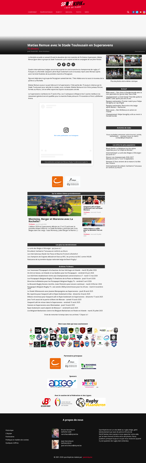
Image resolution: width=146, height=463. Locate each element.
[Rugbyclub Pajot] (51, 330)
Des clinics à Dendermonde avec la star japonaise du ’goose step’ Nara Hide (124, 93)
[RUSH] (110, 330)
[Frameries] (96, 331)
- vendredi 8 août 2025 (52, 308)
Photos (78, 12)
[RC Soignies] (103, 330)
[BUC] (82, 344)
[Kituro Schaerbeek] (43, 344)
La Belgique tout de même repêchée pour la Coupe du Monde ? (121, 149)
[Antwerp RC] (50, 344)
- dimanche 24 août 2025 (58, 294)
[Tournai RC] (77, 344)
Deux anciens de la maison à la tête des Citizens (123, 162)
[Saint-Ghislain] (77, 330)
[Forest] (89, 330)
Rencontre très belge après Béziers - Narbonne (122, 106)
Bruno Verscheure (44, 51)
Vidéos (87, 12)
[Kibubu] (70, 344)
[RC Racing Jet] (65, 337)
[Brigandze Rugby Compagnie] (100, 344)
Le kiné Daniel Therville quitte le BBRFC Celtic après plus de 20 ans (124, 97)
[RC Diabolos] (57, 330)
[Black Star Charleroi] (38, 330)
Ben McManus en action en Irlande (121, 110)
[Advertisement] (13, 85)
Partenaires (10, 437)
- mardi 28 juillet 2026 (62, 270)
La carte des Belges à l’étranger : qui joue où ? (44, 248)
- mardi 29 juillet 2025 (65, 310)
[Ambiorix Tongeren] (46, 337)
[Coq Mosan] (113, 337)
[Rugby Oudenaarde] (53, 337)
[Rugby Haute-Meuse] (32, 337)
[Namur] (71, 330)
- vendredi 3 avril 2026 (59, 281)
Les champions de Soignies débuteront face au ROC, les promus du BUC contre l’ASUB (59, 256)
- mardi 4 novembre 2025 (65, 287)
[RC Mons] (99, 337)
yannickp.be (87, 457)
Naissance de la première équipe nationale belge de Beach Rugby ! (52, 259)
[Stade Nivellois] (39, 337)
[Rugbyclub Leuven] (106, 338)
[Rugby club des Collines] (86, 337)
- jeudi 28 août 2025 (60, 291)
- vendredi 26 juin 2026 (60, 273)
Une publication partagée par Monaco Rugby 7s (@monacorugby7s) (66, 162)
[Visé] (56, 344)
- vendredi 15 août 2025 (53, 302)
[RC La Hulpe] (107, 344)
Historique (9, 430)
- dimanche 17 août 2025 (65, 297)
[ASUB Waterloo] (79, 337)
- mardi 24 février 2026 (64, 284)
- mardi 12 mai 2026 (62, 276)
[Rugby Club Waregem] (116, 330)
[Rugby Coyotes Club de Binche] (45, 331)
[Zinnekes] (114, 344)
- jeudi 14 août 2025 (51, 305)
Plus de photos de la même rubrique (124, 81)
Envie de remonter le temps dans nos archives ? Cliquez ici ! (66, 315)
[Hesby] (31, 331)
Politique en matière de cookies (17, 440)
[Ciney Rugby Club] (87, 344)
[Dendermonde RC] (37, 344)
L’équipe (9, 433)
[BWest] (31, 344)
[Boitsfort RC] (64, 330)
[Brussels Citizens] (82, 330)
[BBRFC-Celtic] (72, 337)
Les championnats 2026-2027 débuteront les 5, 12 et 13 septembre (120, 158)
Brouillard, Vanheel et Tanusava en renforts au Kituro (47, 251)
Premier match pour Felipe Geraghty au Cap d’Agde (124, 102)
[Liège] (93, 337)
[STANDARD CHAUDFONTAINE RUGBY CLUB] (93, 344)
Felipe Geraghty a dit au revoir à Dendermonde (124, 115)
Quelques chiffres (12, 443)
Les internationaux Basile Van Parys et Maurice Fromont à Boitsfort (52, 254)
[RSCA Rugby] (63, 344)
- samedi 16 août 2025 (54, 299)
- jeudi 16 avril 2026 (61, 278)
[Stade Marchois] (59, 337)
